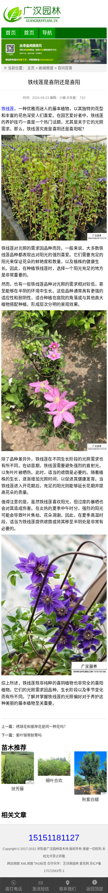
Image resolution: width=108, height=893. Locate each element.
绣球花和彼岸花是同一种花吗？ (41, 726)
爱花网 (84, 863)
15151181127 (54, 837)
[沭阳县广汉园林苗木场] (54, 14)
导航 (47, 33)
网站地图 (13, 863)
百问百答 (65, 68)
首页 (11, 33)
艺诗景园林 (71, 863)
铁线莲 (7, 108)
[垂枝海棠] (54, 763)
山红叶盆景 (17, 780)
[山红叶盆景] (17, 763)
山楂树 (90, 780)
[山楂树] (90, 763)
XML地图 (26, 863)
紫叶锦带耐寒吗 (29, 735)
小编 (62, 98)
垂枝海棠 (54, 780)
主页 (31, 68)
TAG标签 (40, 863)
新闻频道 (46, 68)
